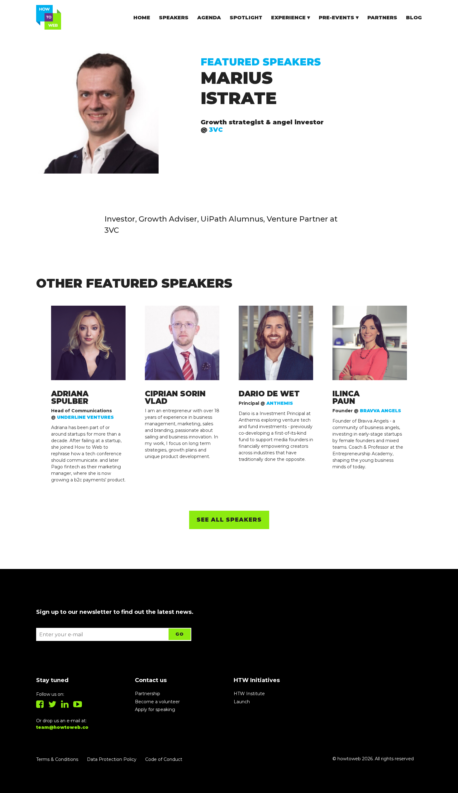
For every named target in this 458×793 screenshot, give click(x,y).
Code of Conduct (163, 759)
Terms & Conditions (57, 759)
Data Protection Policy (111, 759)
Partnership (147, 693)
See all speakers (229, 519)
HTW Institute (249, 693)
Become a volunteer (157, 702)
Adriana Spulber (69, 397)
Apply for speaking (155, 709)
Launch (242, 702)
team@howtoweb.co (62, 727)
